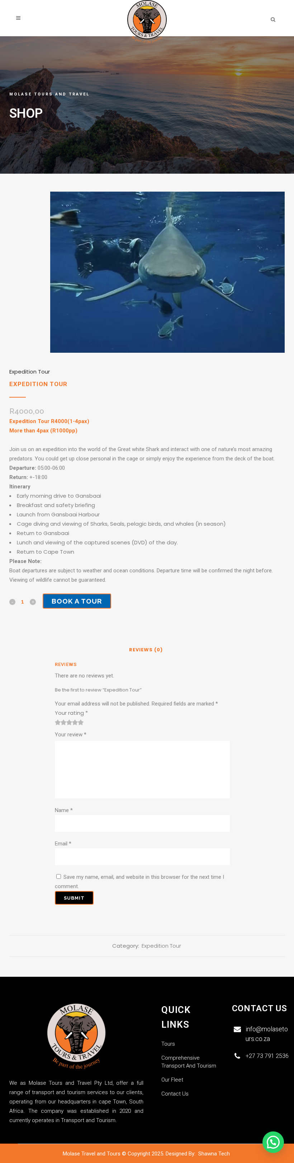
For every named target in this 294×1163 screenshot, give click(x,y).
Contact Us (175, 1094)
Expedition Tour (29, 371)
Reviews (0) (146, 649)
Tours (168, 1044)
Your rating (71, 713)
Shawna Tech (214, 1153)
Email (63, 843)
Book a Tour (77, 601)
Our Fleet (172, 1080)
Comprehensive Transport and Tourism (188, 1062)
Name (64, 810)
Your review (70, 734)
